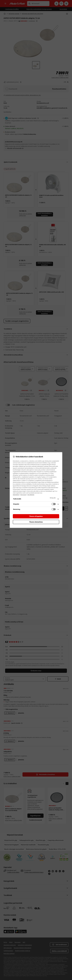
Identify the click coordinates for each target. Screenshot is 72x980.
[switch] (53, 504)
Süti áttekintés (30, 494)
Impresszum (23, 494)
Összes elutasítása (36, 522)
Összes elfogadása (36, 516)
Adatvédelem (16, 494)
